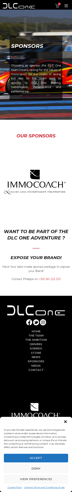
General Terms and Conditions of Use (44, 487)
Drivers (36, 344)
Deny (35, 468)
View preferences (36, 479)
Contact (36, 370)
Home (36, 331)
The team (36, 335)
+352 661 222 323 (50, 279)
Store (36, 353)
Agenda (36, 348)
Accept (36, 458)
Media (36, 365)
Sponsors (36, 361)
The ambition (36, 340)
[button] (66, 422)
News (36, 357)
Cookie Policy (14, 487)
